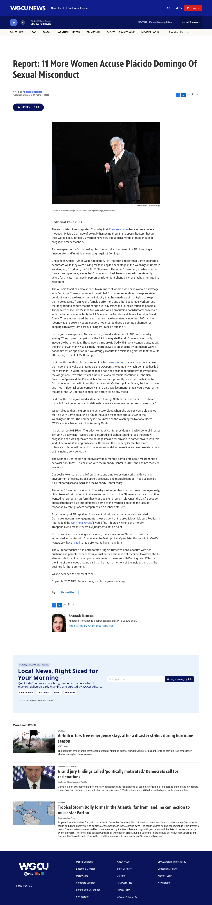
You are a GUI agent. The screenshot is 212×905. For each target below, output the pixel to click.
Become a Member (85, 869)
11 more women (118, 229)
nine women (116, 362)
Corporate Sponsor (85, 883)
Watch (47, 32)
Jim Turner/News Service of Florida (72, 782)
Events (110, 32)
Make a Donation (84, 862)
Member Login (150, 32)
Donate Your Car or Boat (88, 890)
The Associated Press (66, 818)
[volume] (23, 22)
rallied (76, 542)
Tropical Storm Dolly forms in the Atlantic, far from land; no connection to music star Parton (124, 809)
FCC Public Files (124, 883)
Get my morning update (179, 679)
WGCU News (63, 746)
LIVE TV (178, 8)
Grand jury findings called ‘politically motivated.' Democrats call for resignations (118, 774)
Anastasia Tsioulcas (32, 91)
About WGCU (123, 862)
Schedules (16, 32)
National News (68, 592)
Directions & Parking (168, 869)
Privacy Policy (123, 890)
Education (93, 32)
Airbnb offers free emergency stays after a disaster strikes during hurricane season (125, 738)
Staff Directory (124, 869)
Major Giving (82, 876)
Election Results (179, 32)
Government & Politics (67, 766)
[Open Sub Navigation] (25, 32)
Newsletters (164, 883)
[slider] (27, 22)
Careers (121, 876)
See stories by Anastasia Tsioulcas (91, 626)
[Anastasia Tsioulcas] (59, 623)
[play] (13, 22)
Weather (63, 32)
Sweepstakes (83, 897)
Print (195, 94)
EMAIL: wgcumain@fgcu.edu (172, 862)
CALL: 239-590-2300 (127, 897)
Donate (194, 8)
